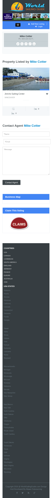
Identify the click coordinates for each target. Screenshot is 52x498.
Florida (6, 317)
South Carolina (9, 434)
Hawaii (6, 328)
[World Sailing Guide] (26, 6)
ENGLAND (7, 265)
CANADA (7, 256)
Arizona (6, 297)
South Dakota (9, 442)
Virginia (6, 459)
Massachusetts (9, 366)
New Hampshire (9, 393)
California (7, 304)
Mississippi (8, 376)
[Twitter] (22, 493)
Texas (6, 449)
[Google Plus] (34, 493)
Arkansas (7, 300)
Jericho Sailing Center (14, 94)
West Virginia (9, 465)
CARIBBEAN (8, 259)
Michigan (7, 370)
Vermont (7, 456)
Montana (7, 383)
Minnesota (7, 373)
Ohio (5, 418)
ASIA (5, 282)
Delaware (7, 313)
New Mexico (8, 404)
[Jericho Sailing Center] (26, 79)
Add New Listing (37, 24)
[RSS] (28, 493)
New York (7, 408)
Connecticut (8, 310)
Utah (5, 452)
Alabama (7, 290)
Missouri (7, 380)
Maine (6, 355)
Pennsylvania (9, 427)
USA (5, 252)
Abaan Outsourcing (34, 489)
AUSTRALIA (8, 279)
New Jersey (8, 396)
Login (40, 26)
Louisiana (7, 351)
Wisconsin (7, 469)
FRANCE (7, 272)
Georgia (6, 320)
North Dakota (8, 414)
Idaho (6, 332)
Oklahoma (7, 421)
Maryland (7, 358)
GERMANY (8, 269)
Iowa (5, 342)
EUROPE (7, 275)
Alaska (6, 294)
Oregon (6, 424)
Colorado (7, 307)
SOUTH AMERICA (10, 262)
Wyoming (7, 472)
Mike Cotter (26, 36)
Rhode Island (8, 431)
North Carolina (9, 411)
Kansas (6, 345)
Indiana (6, 338)
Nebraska (7, 386)
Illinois (6, 335)
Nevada (6, 389)
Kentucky (7, 348)
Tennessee (8, 446)
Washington (8, 462)
